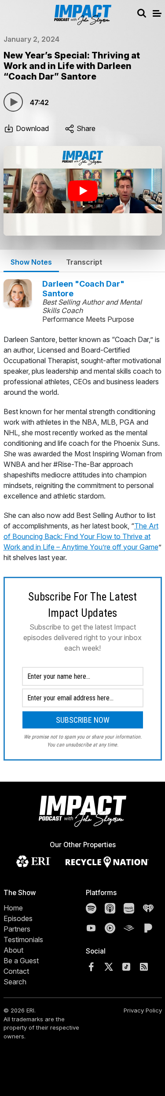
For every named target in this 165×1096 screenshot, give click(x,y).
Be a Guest (21, 960)
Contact (16, 971)
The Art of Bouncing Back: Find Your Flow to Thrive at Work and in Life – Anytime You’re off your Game (81, 536)
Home (13, 907)
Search (15, 981)
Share (85, 128)
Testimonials (23, 939)
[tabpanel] (83, 547)
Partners (17, 929)
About (13, 950)
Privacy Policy (143, 1010)
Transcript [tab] (84, 262)
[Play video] (83, 191)
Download (31, 128)
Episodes (18, 918)
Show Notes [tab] (31, 262)
